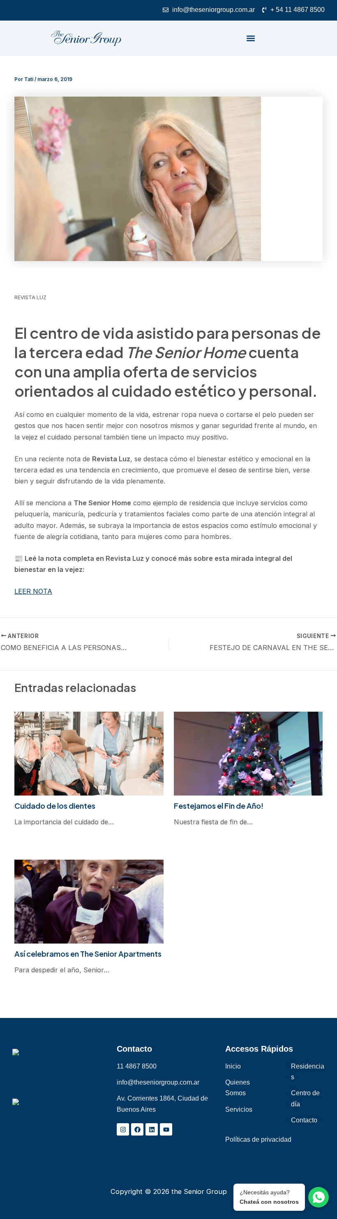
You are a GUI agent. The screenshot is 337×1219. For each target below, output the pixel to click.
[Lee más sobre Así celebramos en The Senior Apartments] (88, 901)
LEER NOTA (33, 591)
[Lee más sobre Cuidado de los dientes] (88, 753)
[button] (251, 38)
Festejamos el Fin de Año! (218, 805)
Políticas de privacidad (258, 1139)
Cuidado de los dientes (54, 805)
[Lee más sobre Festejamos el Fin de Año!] (248, 753)
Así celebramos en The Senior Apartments (88, 953)
